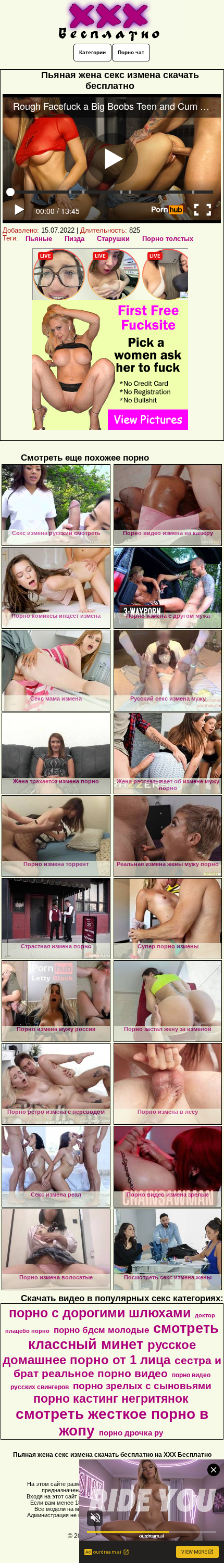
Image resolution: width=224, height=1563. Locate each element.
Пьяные (39, 239)
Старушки (113, 239)
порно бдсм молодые (101, 1330)
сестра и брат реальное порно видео (117, 1367)
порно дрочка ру (131, 1433)
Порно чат (131, 52)
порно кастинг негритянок (111, 1398)
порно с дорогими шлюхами (100, 1312)
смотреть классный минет (123, 1336)
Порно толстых (167, 239)
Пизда (74, 239)
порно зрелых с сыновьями (142, 1385)
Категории (92, 52)
